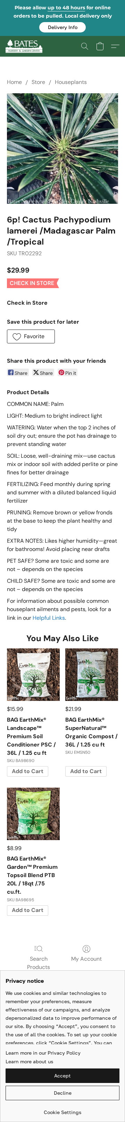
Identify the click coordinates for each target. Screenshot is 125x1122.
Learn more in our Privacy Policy (43, 1053)
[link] (62, 1109)
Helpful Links (49, 617)
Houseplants (71, 82)
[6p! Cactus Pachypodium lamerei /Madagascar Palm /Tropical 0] (62, 148)
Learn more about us (29, 1061)
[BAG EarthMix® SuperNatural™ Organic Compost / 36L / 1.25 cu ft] (91, 674)
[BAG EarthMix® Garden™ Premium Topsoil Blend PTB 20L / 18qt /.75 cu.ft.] (33, 814)
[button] (62, 27)
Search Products (38, 963)
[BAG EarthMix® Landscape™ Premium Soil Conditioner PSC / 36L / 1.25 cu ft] (33, 674)
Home (14, 82)
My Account (86, 958)
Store (38, 82)
